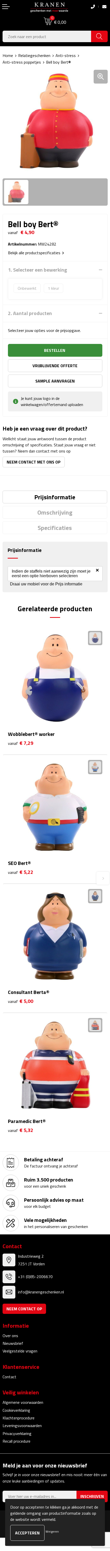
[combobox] (47, 36)
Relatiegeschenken (34, 55)
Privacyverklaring (17, 1433)
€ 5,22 (20, 872)
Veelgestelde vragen (20, 1351)
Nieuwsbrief (13, 1343)
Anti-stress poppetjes (22, 62)
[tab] (55, 497)
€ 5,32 (20, 1130)
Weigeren (52, 1531)
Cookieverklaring (16, 1410)
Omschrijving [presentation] (54, 512)
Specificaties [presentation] (55, 527)
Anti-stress (66, 55)
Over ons (10, 1336)
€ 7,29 (20, 743)
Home (8, 55)
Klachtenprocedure (19, 1418)
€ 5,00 (20, 1001)
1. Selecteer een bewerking (37, 270)
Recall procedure (16, 1441)
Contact (9, 1377)
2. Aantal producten (30, 313)
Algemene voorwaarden (23, 1402)
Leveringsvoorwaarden (22, 1425)
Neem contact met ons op (34, 462)
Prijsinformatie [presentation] (54, 497)
